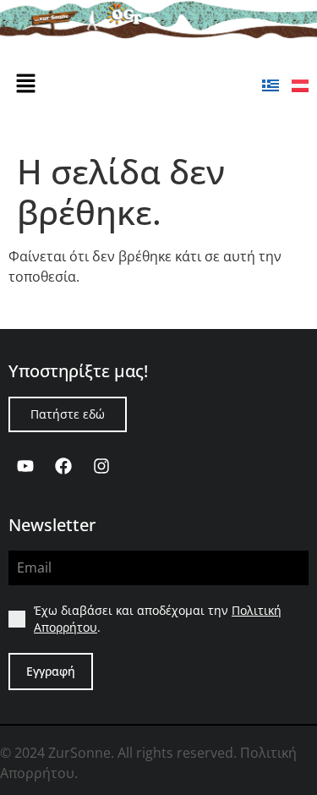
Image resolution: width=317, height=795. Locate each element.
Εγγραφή (50, 671)
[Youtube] (25, 466)
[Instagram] (101, 466)
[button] (25, 83)
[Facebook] (63, 466)
